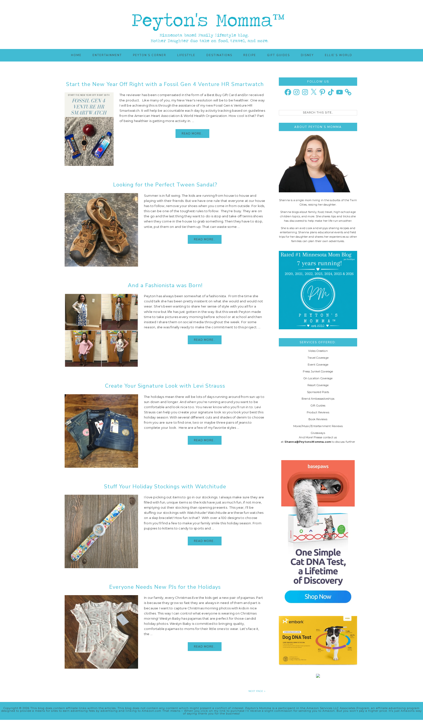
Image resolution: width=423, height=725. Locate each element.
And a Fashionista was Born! (165, 285)
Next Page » (256, 691)
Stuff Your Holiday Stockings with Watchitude (165, 486)
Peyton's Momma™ (211, 24)
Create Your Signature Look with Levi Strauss (165, 386)
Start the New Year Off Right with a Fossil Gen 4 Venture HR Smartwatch (165, 84)
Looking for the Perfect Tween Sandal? (165, 184)
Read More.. (192, 133)
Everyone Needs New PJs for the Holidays (165, 587)
